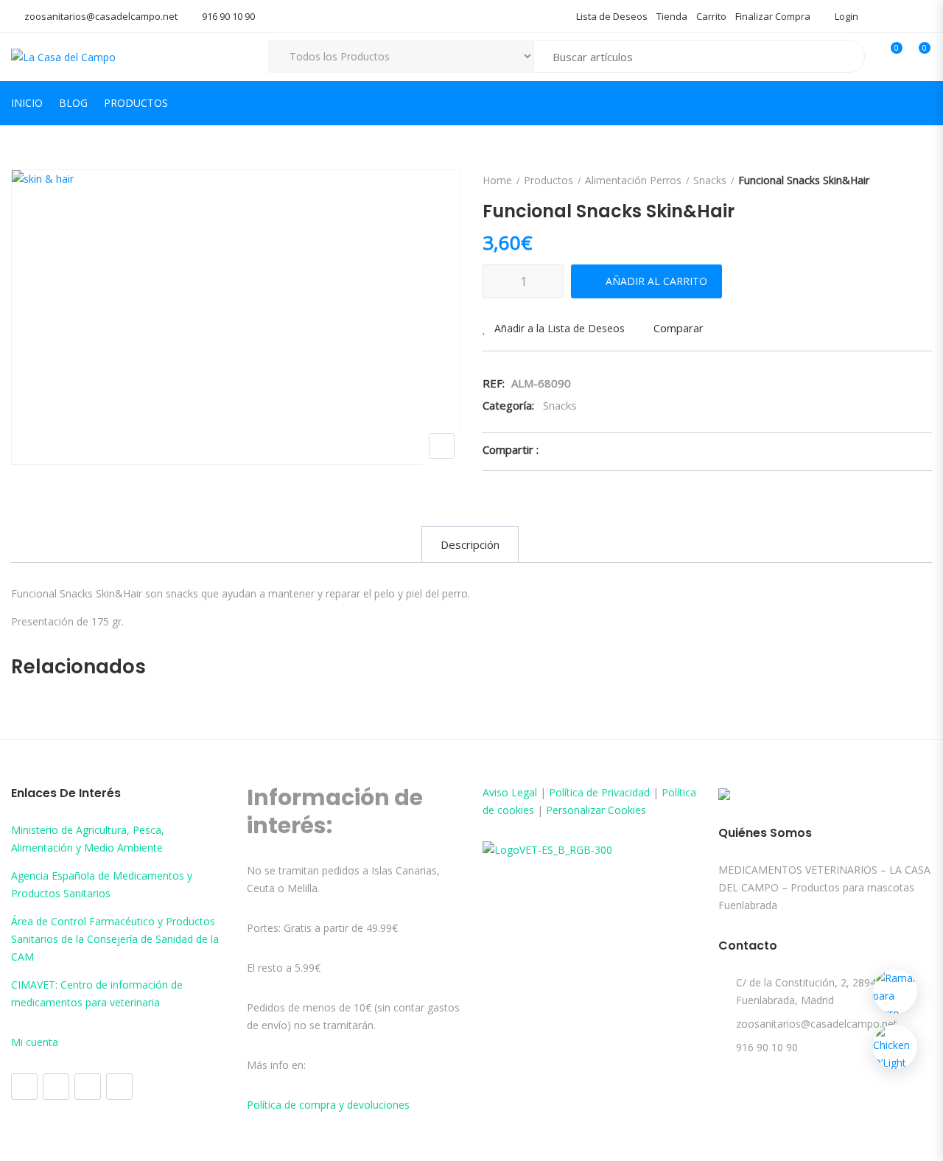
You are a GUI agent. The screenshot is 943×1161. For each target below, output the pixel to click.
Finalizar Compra (772, 16)
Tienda (671, 16)
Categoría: (508, 405)
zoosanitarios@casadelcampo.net (101, 16)
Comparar (678, 327)
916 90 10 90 (228, 16)
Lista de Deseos (612, 16)
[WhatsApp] (119, 1086)
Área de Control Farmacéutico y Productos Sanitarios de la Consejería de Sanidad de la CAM (115, 939)
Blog (73, 103)
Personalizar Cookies (596, 810)
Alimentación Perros (633, 180)
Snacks (709, 180)
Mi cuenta (34, 1042)
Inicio (27, 103)
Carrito (711, 16)
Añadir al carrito (656, 281)
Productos (136, 103)
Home (497, 180)
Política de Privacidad (599, 792)
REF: (494, 383)
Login (845, 16)
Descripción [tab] (470, 544)
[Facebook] (24, 1086)
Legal (524, 792)
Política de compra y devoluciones (328, 1105)
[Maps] (87, 1086)
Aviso (497, 792)
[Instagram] (56, 1086)
